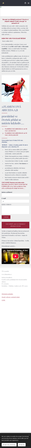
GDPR (3, 300)
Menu (28, 3)
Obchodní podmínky (7, 294)
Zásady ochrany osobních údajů (11, 297)
